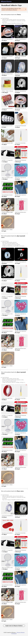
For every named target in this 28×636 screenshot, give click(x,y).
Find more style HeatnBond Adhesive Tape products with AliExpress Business (11, 9)
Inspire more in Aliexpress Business (14, 625)
